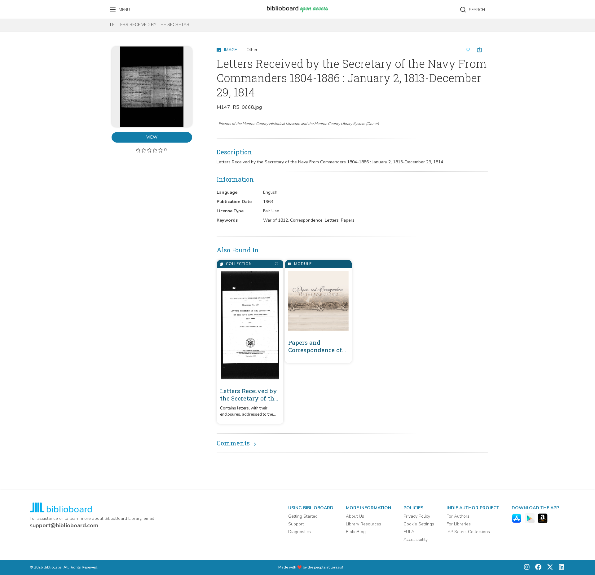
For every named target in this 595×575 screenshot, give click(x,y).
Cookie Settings (418, 524)
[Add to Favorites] (276, 264)
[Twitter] (548, 567)
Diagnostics (299, 532)
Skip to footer (31, 7)
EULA (408, 532)
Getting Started (303, 516)
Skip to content (32, 7)
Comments (233, 443)
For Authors (458, 516)
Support (296, 524)
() (298, 123)
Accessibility (415, 539)
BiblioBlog (356, 532)
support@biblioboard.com (64, 525)
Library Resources (363, 524)
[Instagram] (527, 567)
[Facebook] (537, 567)
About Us (355, 516)
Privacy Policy (416, 516)
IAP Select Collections (468, 532)
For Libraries (459, 524)
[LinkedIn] (560, 567)
